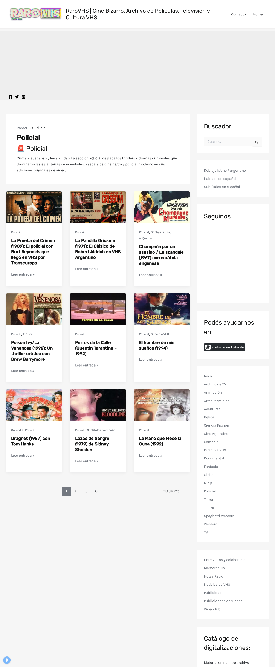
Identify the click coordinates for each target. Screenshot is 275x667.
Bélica (209, 417)
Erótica (28, 334)
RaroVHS (24, 128)
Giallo (208, 475)
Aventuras (212, 409)
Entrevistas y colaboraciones (227, 560)
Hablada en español (220, 179)
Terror (208, 499)
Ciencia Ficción (216, 425)
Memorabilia (214, 568)
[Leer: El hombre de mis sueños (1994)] (162, 309)
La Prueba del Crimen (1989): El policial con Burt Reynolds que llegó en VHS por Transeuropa (33, 251)
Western (210, 524)
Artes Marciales (216, 401)
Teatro (209, 507)
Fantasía (211, 466)
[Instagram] (23, 97)
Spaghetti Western (219, 516)
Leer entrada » (23, 274)
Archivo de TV (215, 384)
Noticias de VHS (217, 584)
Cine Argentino (216, 433)
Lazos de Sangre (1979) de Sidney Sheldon (92, 444)
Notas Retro (213, 576)
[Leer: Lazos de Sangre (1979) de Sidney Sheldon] (98, 405)
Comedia (17, 430)
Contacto (238, 14)
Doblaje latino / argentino (225, 170)
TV (206, 532)
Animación (213, 392)
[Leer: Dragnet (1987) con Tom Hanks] (34, 405)
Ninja (208, 483)
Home (258, 14)
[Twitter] (17, 97)
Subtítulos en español (101, 430)
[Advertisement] (137, 61)
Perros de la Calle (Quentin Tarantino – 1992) (96, 348)
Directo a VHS (160, 334)
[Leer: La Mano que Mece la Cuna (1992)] (162, 405)
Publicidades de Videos (223, 601)
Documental (214, 458)
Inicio (208, 376)
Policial (16, 232)
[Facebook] (10, 97)
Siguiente (173, 491)
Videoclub (212, 609)
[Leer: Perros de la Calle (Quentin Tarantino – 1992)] (98, 309)
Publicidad (213, 592)
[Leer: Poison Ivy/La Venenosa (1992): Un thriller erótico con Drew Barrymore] (34, 309)
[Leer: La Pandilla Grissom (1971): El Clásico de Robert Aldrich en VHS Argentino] (98, 207)
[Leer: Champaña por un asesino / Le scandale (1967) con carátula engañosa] (162, 207)
